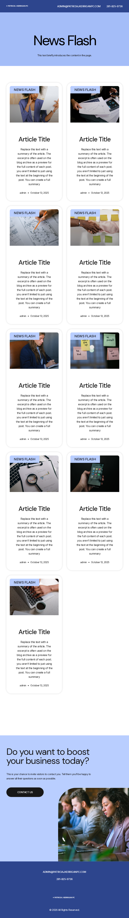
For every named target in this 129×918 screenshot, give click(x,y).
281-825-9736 (114, 6)
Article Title (34, 139)
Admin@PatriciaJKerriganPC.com (79, 6)
